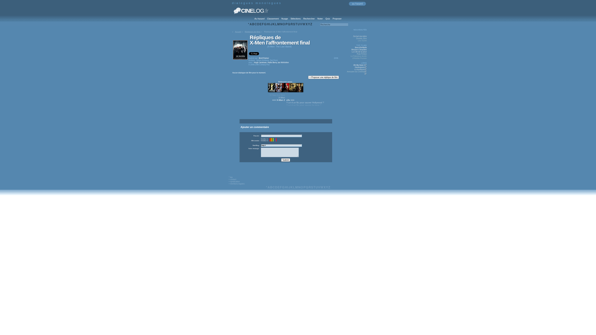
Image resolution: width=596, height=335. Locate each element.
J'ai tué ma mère (360, 36)
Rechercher (309, 18)
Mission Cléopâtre (359, 50)
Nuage (284, 18)
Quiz (327, 18)
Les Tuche (362, 41)
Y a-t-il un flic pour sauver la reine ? (303, 105)
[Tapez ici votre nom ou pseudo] (281, 136)
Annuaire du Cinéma (355, 72)
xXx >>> (290, 100)
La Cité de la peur (359, 52)
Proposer (337, 18)
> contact (232, 179)
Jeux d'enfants (361, 47)
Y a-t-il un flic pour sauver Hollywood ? (305, 102)
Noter (320, 18)
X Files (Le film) (277, 95)
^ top (231, 177)
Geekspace (359, 67)
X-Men (281, 97)
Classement (273, 18)
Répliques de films (252, 32)
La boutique (359, 69)
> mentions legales (237, 184)
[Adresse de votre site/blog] (281, 145)
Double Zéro (361, 38)
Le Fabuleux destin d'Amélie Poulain (359, 57)
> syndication (234, 182)
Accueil (238, 32)
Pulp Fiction (362, 54)
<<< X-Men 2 (278, 100)
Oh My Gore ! (358, 65)
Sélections (296, 18)
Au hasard (259, 18)
